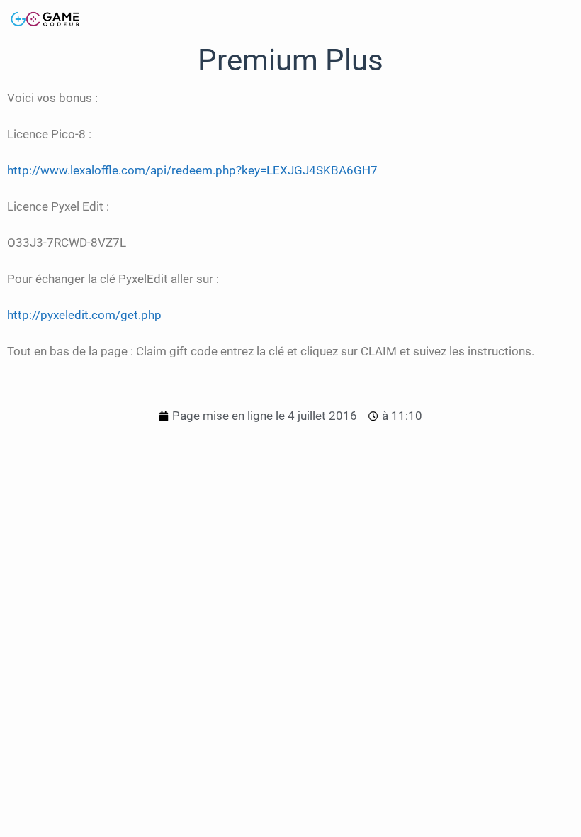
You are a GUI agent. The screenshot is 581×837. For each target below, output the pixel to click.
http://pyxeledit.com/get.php (84, 315)
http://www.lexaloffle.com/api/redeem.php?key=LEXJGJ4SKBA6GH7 (192, 170)
